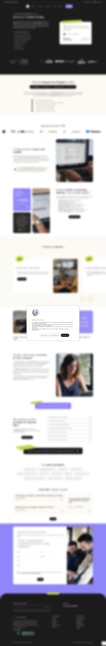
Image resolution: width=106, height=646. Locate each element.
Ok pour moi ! (44, 335)
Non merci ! (55, 335)
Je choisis (64, 335)
